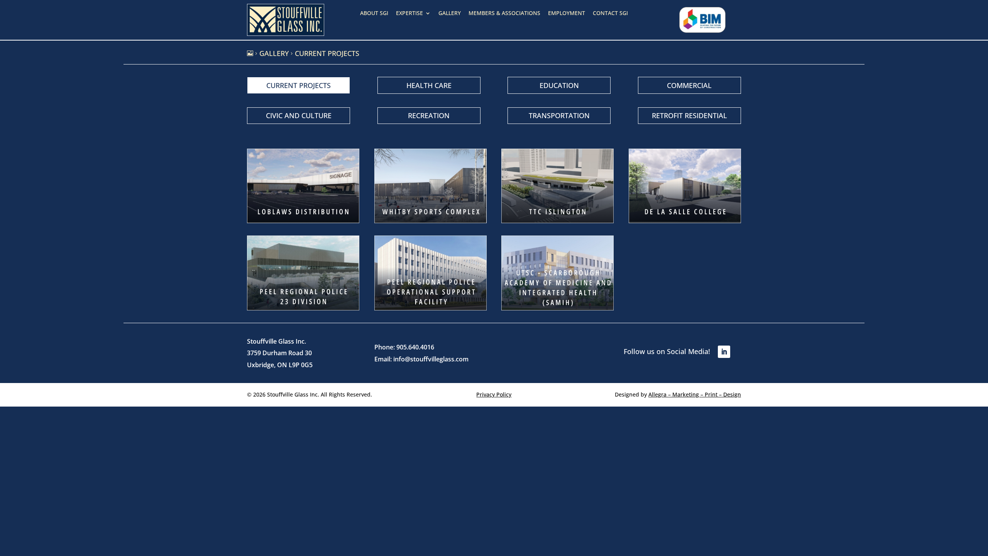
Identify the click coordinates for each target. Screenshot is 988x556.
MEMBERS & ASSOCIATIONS (504, 13)
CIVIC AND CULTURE (299, 115)
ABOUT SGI (374, 13)
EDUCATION (559, 85)
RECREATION (429, 115)
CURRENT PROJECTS (298, 85)
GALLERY (449, 13)
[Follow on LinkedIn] (724, 352)
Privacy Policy (493, 394)
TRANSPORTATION (559, 115)
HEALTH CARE (429, 85)
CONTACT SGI (610, 13)
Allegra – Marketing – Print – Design (694, 394)
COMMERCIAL (689, 85)
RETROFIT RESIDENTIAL (689, 115)
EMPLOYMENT (566, 13)
